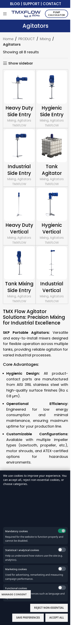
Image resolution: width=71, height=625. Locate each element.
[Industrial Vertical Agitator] (52, 262)
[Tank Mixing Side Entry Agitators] (19, 262)
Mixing (45, 38)
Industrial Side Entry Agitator (19, 173)
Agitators (24, 120)
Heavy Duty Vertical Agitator (19, 232)
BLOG (15, 3)
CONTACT (52, 3)
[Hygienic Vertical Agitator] (52, 204)
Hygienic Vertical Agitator (52, 232)
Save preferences (28, 617)
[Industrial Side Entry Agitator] (19, 145)
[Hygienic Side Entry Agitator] (52, 87)
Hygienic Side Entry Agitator (52, 114)
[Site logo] (26, 13)
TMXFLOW (19, 125)
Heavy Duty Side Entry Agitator (19, 114)
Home (8, 38)
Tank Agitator (52, 169)
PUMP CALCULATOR (56, 14)
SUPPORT (31, 3)
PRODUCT (26, 38)
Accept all (56, 617)
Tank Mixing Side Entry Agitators (19, 290)
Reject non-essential (49, 607)
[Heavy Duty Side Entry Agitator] (19, 87)
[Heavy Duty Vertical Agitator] (19, 204)
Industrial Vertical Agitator (51, 290)
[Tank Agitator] (52, 145)
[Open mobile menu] (5, 14)
